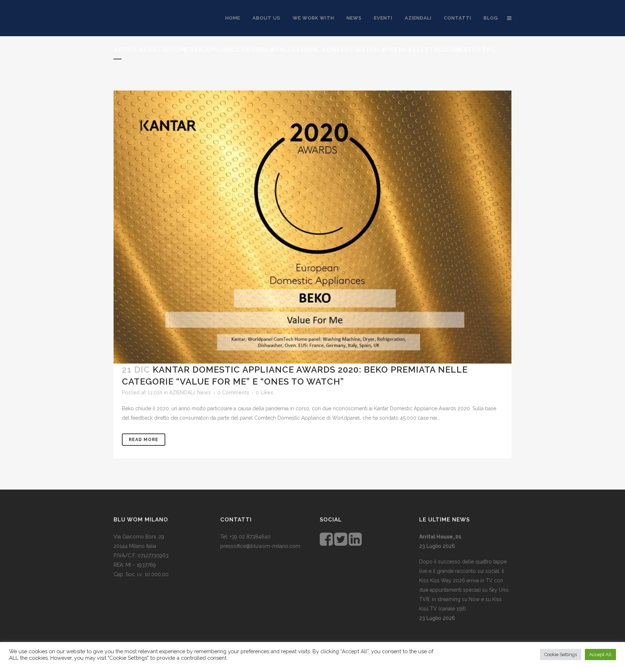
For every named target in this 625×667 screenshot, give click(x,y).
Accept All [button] (600, 654)
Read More (143, 439)
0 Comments (233, 392)
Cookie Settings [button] (560, 654)
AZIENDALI (182, 392)
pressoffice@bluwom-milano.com (260, 546)
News (204, 392)
